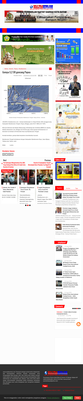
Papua (16, 69)
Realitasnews (22, 69)
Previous (2, 177)
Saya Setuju (67, 398)
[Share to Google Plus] (15, 179)
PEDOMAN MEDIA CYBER (53, 390)
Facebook (3, 154)
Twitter (6, 154)
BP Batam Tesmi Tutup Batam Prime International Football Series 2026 (70, 264)
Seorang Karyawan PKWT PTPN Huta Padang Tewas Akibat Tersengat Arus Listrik (71, 195)
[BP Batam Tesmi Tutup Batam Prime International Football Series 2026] (59, 263)
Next (51, 177)
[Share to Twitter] (12, 179)
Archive (68, 188)
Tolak (77, 398)
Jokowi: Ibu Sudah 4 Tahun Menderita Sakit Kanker (9, 189)
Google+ (9, 154)
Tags (76, 188)
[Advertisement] (68, 351)
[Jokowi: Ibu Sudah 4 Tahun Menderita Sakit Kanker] (9, 177)
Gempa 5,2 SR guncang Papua (16, 72)
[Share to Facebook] (10, 179)
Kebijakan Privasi (69, 390)
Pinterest (12, 154)
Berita (6, 69)
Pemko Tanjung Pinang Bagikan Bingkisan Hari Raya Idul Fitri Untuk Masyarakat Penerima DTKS (64, 178)
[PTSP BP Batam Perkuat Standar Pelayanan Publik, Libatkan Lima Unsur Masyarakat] (59, 283)
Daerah (11, 69)
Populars (59, 188)
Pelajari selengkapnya (53, 398)
